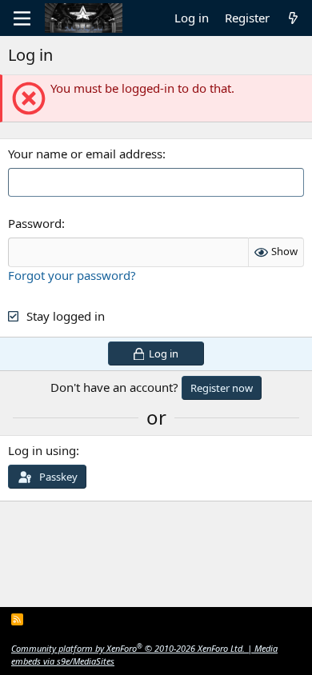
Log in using (42, 450)
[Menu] (22, 18)
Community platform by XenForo (128, 648)
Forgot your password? (72, 275)
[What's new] (293, 18)
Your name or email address (85, 154)
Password (35, 223)
